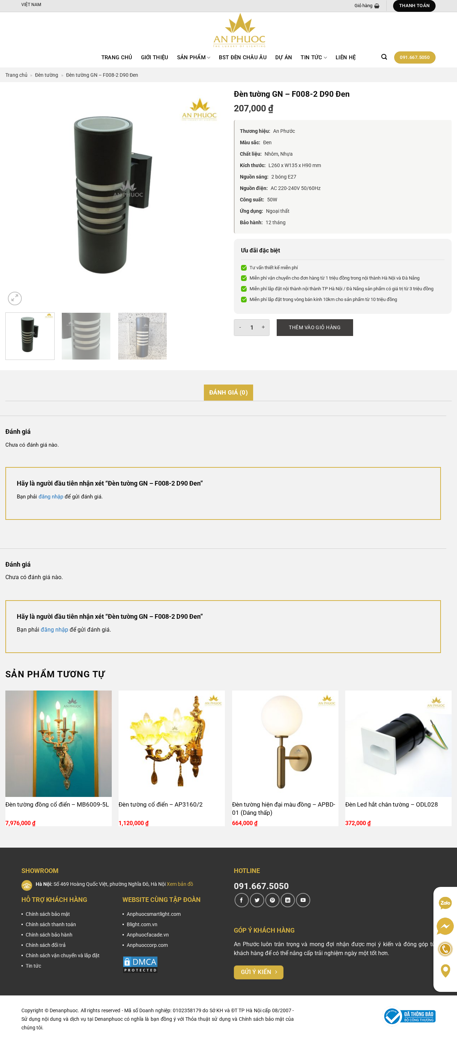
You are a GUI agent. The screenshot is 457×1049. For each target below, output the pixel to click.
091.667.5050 (261, 886)
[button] (384, 57)
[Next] (210, 198)
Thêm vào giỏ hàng (315, 327)
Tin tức (311, 57)
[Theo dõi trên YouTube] (303, 900)
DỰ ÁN (283, 57)
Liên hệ (346, 57)
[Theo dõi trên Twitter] (257, 900)
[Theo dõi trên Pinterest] (272, 900)
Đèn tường (46, 75)
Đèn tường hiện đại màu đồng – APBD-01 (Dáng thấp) (283, 808)
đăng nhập (51, 496)
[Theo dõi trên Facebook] (242, 900)
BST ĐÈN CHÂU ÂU (243, 57)
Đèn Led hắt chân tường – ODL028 (391, 804)
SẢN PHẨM (191, 57)
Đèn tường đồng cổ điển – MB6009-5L (57, 804)
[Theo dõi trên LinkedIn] (288, 900)
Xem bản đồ (180, 884)
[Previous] (18, 198)
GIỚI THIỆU (155, 57)
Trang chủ (116, 57)
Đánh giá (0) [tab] (228, 392)
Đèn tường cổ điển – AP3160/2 (161, 804)
